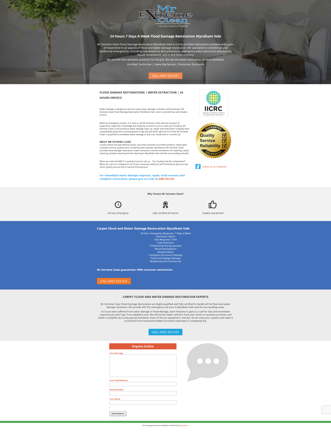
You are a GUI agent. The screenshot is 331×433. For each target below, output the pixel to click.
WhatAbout (185, 425)
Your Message (116, 353)
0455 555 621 (166, 179)
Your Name (114, 399)
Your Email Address (118, 380)
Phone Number (116, 389)
